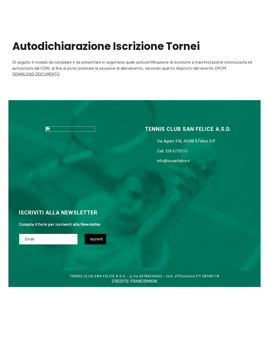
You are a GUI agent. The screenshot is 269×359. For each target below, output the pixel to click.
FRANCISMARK (143, 281)
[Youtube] (69, 183)
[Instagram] (79, 183)
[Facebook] (58, 183)
